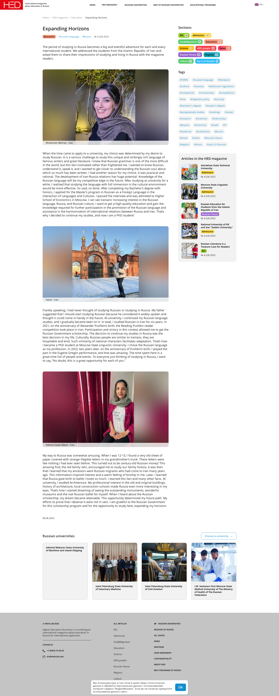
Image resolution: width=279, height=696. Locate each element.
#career (229, 112)
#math (214, 125)
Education (76, 17)
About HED (159, 664)
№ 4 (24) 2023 (101, 36)
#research (185, 118)
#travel (183, 137)
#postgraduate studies (192, 112)
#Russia (86, 36)
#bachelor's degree (190, 105)
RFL (183, 35)
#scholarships (206, 92)
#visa (183, 99)
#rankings (214, 112)
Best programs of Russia (167, 670)
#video (196, 137)
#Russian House (213, 137)
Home (46, 17)
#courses (199, 86)
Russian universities (136, 5)
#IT (225, 125)
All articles (120, 623)
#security (219, 99)
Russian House (190, 54)
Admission (201, 35)
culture (185, 61)
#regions (184, 144)
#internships (219, 118)
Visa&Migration (190, 41)
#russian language (69, 36)
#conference (203, 131)
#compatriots (187, 92)
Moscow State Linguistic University (214, 186)
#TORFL (184, 79)
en (261, 4)
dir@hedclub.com (55, 656)
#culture (184, 86)
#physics (184, 125)
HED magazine (109, 4)
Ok (180, 687)
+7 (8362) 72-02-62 (55, 650)
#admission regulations (221, 86)
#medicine (185, 131)
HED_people (205, 48)
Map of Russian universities (168, 5)
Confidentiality (163, 658)
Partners (159, 647)
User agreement (162, 653)
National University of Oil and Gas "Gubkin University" (217, 226)
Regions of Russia (164, 629)
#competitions (227, 92)
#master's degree (215, 105)
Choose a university (216, 536)
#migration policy (199, 99)
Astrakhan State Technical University (215, 167)
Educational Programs (203, 5)
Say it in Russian (207, 61)
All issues (159, 635)
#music (198, 144)
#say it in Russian (216, 144)
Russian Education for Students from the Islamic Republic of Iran (215, 207)
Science (186, 48)
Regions (211, 54)
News (92, 5)
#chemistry (200, 125)
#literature (224, 79)
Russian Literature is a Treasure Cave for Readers (215, 245)
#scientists (201, 118)
